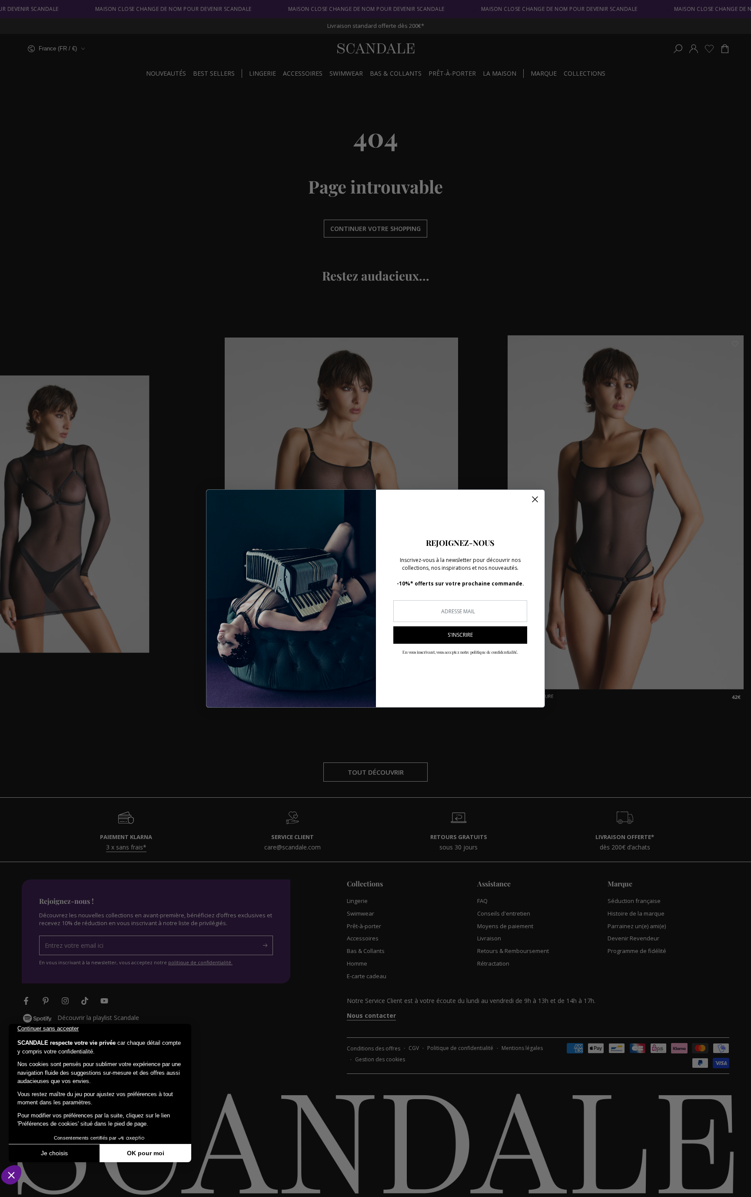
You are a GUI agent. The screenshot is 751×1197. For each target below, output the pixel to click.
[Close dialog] (535, 499)
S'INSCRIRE (460, 635)
